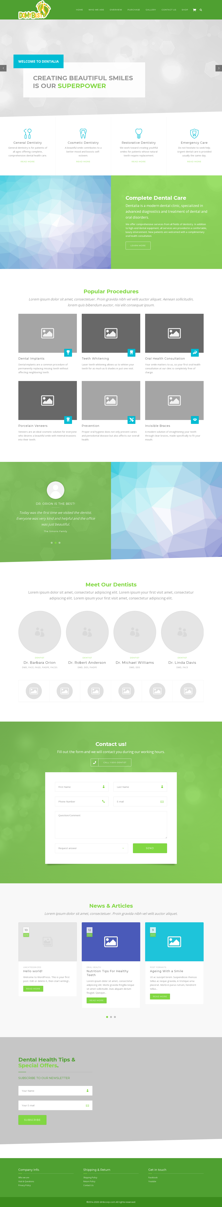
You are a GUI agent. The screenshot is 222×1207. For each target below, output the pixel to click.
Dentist (39, 657)
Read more (28, 161)
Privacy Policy (24, 1185)
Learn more (138, 245)
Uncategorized (32, 967)
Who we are (96, 9)
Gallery (151, 9)
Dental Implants (31, 358)
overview (116, 9)
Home (79, 9)
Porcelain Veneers (33, 426)
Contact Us (169, 9)
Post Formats (158, 967)
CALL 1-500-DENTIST (114, 762)
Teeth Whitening (95, 358)
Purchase (134, 9)
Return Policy (89, 1181)
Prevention (90, 426)
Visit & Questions (26, 1181)
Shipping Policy (90, 1177)
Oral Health (94, 967)
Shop (185, 9)
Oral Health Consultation (165, 358)
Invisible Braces (157, 426)
